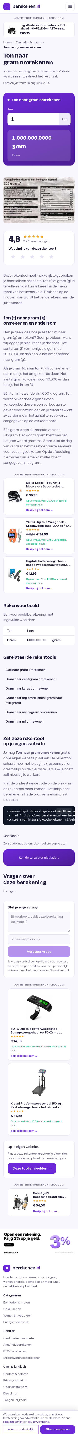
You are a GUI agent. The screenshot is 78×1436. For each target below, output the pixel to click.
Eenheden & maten (28, 42)
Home (7, 42)
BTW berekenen (14, 1351)
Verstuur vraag (39, 951)
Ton (10, 109)
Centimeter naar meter (19, 1338)
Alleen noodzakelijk (20, 1429)
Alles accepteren (57, 1429)
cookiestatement (13, 1421)
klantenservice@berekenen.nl (49, 970)
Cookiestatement (15, 1387)
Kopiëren (64, 811)
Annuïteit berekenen (17, 1344)
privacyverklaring (38, 1421)
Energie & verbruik (15, 1322)
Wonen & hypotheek (17, 1315)
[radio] (13, 256)
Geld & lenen (12, 1309)
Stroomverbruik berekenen (22, 1358)
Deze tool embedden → (32, 1168)
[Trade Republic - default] (39, 1243)
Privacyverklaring (14, 1380)
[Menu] (70, 6)
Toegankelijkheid (15, 1400)
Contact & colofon (15, 1374)
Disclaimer (10, 1393)
